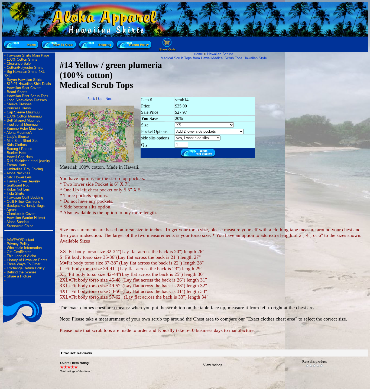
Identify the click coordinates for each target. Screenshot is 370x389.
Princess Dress (19, 108)
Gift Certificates (19, 252)
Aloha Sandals (18, 222)
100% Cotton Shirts (22, 59)
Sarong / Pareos (19, 149)
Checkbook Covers (22, 214)
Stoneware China (20, 226)
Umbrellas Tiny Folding (25, 169)
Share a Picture (19, 276)
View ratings (212, 365)
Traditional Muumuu (22, 124)
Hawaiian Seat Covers (24, 88)
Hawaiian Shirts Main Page (28, 55)
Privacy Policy (18, 244)
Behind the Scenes (22, 272)
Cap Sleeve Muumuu (23, 112)
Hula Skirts (15, 193)
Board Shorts (17, 92)
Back (91, 99)
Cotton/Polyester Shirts (25, 68)
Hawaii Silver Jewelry (23, 181)
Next (109, 99)
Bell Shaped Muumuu (23, 120)
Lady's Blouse (18, 137)
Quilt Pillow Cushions (23, 202)
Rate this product (314, 362)
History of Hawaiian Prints (27, 260)
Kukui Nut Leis (18, 189)
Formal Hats (16, 165)
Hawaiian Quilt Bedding (25, 197)
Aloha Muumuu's (20, 132)
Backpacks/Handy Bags (26, 206)
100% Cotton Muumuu (24, 116)
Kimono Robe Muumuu (25, 128)
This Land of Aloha (21, 256)
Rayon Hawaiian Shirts (24, 80)
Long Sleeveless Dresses (27, 100)
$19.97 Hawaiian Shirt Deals (29, 84)
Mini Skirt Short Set (22, 141)
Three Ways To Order (23, 264)
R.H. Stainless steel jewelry (28, 161)
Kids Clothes (17, 145)
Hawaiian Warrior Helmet (26, 218)
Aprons (12, 210)
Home (198, 54)
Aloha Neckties (18, 173)
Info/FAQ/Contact (20, 240)
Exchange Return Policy (26, 268)
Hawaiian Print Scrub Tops (27, 96)
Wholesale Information (24, 248)
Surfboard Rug (18, 185)
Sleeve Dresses (19, 104)
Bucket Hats (16, 153)
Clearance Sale (19, 63)
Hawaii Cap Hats (20, 157)
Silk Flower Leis (19, 177)
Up (100, 99)
